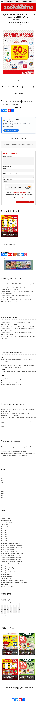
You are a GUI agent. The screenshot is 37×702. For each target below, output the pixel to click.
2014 (2, 499)
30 (2, 613)
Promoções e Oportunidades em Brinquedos (14, 582)
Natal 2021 (4, 539)
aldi (20, 455)
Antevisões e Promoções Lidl (9, 549)
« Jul (2, 615)
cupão (8, 105)
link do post (5, 244)
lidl (4, 453)
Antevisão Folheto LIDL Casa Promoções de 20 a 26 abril (17, 326)
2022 (2, 483)
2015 (2, 497)
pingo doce (15, 455)
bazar (12, 451)
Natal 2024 (4, 530)
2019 (2, 489)
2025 (2, 476)
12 (10, 608)
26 (10, 611)
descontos (11, 446)
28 (16, 611)
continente (15, 105)
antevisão (17, 446)
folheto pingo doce (19, 453)
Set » (6, 615)
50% (3, 105)
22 (19, 610)
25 (8, 611)
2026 (2, 474)
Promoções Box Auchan (8, 570)
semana (9, 449)
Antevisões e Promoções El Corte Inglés (12, 561)
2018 (2, 491)
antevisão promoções (27, 446)
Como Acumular (5, 518)
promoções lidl (9, 453)
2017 (2, 493)
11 (8, 608)
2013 (2, 501)
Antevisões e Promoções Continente (11, 547)
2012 (2, 503)
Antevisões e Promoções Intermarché (12, 553)
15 (19, 608)
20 (13, 610)
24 (5, 611)
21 (16, 610)
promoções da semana (12, 448)
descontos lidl (18, 451)
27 (13, 611)
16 (2, 610)
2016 (2, 495)
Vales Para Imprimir (6, 522)
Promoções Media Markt (8, 572)
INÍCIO (18, 1)
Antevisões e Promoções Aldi (9, 551)
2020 (2, 487)
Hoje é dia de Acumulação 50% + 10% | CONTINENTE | (18, 15)
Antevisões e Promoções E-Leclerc (11, 559)
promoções (4, 446)
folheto (8, 451)
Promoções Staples (6, 576)
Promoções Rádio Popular (8, 568)
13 (13, 608)
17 (5, 610)
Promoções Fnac (6, 565)
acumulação (17, 101)
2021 (2, 485)
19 (10, 610)
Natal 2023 (4, 535)
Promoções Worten (6, 574)
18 (8, 610)
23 (2, 611)
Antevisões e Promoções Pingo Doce (11, 545)
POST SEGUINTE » (28, 1)
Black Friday (4, 526)
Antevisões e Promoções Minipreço (11, 557)
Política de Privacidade (7, 586)
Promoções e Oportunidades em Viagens (13, 580)
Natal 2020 (4, 541)
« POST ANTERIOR (7, 1)
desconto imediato (28, 101)
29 (19, 611)
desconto (8, 101)
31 (5, 613)
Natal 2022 (4, 537)
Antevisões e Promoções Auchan (10, 555)
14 (16, 608)
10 (5, 608)
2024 (2, 478)
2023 (2, 481)
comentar (12, 244)
